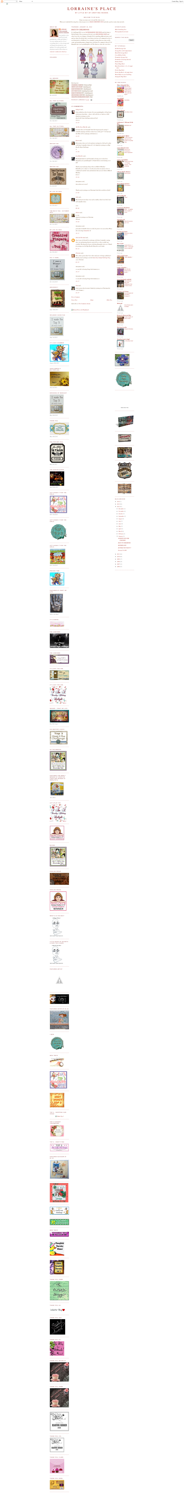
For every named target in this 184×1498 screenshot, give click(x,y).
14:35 (77, 122)
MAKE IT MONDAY (76, 93)
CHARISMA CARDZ (76, 85)
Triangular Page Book (120, 76)
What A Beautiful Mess (123, 85)
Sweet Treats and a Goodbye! (128, 305)
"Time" (126, 197)
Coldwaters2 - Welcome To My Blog (125, 123)
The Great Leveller (122, 327)
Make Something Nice (120, 29)
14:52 (77, 136)
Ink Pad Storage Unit (120, 48)
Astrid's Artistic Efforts (123, 136)
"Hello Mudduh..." (128, 257)
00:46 (77, 208)
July (120, 521)
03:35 (77, 262)
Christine (78, 253)
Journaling (126, 100)
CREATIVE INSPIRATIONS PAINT (80, 97)
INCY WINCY (74, 91)
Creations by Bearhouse (123, 207)
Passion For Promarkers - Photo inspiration (128, 151)
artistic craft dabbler (122, 160)
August (120, 519)
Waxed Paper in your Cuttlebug (123, 74)
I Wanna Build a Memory (123, 172)
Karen (77, 140)
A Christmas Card (128, 341)
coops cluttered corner (123, 148)
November (121, 511)
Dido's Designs (121, 110)
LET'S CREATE (121, 196)
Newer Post (74, 300)
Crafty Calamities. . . (122, 267)
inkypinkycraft (121, 219)
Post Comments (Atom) (84, 303)
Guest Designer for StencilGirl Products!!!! (128, 294)
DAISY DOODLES (76, 89)
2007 (118, 564)
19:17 (77, 272)
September (121, 516)
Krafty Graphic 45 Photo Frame (128, 317)
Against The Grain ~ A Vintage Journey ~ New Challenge (128, 164)
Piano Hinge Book (119, 64)
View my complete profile (58, 51)
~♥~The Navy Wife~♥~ (81, 127)
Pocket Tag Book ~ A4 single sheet (124, 72)
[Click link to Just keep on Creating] (59, 989)
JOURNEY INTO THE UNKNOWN (123, 539)
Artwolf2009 (120, 98)
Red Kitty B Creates (122, 231)
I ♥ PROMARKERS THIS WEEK (93, 32)
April (120, 529)
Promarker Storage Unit (121, 57)
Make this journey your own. (128, 221)
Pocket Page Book (119, 70)
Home (91, 300)
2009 (118, 559)
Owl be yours (127, 173)
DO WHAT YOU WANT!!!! (124, 548)
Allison (77, 212)
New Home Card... (128, 112)
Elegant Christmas (128, 329)
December (121, 509)
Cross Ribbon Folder (120, 55)
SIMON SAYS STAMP (77, 87)
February (121, 534)
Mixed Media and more (123, 184)
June (120, 524)
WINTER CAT (127, 125)
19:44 (77, 222)
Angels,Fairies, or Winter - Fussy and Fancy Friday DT (128, 246)
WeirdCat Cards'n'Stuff (123, 339)
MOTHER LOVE (122, 545)
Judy (77, 197)
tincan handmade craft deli (124, 279)
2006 (118, 566)
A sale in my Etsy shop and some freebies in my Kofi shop (128, 140)
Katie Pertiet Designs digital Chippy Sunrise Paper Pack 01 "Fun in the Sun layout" (127, 90)
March (120, 531)
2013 (118, 504)
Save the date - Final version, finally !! (127, 270)
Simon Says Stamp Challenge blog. (101, 258)
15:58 (77, 151)
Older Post (109, 300)
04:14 (77, 249)
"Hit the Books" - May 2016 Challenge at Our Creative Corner (128, 283)
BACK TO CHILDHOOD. (80, 29)
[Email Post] (91, 99)
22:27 (77, 293)
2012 (118, 506)
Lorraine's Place (92, 8)
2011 (118, 554)
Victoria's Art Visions (123, 291)
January (121, 536)
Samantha (86, 230)
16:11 (77, 233)
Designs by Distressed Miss (124, 315)
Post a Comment (75, 297)
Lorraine (64, 29)
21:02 (77, 192)
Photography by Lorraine (121, 32)
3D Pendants (127, 185)
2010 (118, 556)
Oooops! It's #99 (122, 550)
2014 (118, 501)
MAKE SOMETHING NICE (97, 22)
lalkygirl (78, 109)
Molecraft (119, 303)
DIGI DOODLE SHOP (101, 34)
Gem (77, 285)
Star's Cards (120, 243)
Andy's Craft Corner (122, 255)
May (120, 526)
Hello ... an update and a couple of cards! (128, 210)
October (121, 514)
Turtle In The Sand (80, 237)
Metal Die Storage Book (121, 53)
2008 (118, 561)
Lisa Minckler (79, 156)
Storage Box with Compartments (123, 51)
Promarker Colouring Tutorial (123, 59)
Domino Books (119, 61)
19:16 (77, 177)
